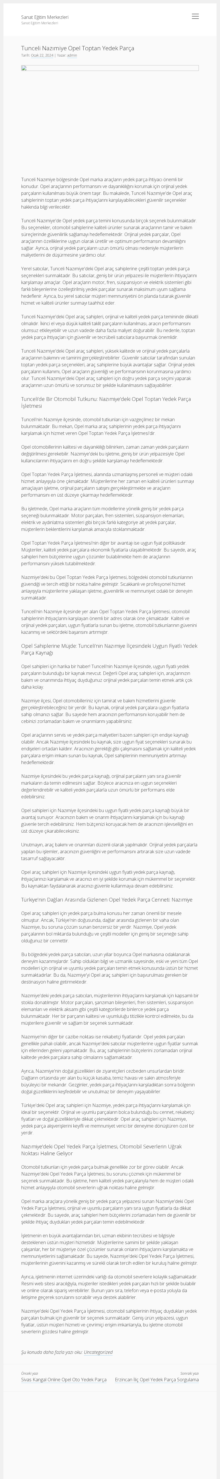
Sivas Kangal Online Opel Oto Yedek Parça (64, 1379)
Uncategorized (98, 1352)
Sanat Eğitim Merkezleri (44, 17)
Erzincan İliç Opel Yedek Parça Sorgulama (157, 1379)
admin (72, 55)
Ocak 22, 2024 (42, 55)
